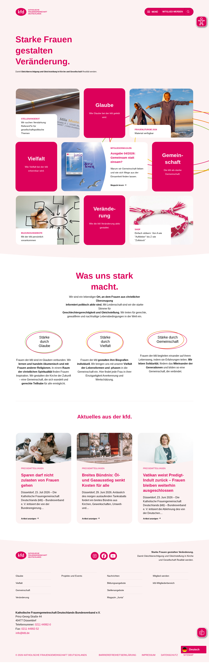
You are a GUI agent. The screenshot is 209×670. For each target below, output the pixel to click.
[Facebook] (104, 556)
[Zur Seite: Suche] (188, 12)
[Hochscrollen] (203, 664)
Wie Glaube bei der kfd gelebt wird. (104, 110)
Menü (155, 12)
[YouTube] (113, 556)
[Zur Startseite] (31, 12)
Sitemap (188, 655)
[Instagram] (95, 556)
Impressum (148, 655)
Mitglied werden (172, 11)
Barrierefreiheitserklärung (117, 655)
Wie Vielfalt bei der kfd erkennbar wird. (36, 164)
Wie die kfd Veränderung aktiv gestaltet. (104, 217)
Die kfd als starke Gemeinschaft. (172, 163)
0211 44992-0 (43, 624)
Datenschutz (169, 655)
